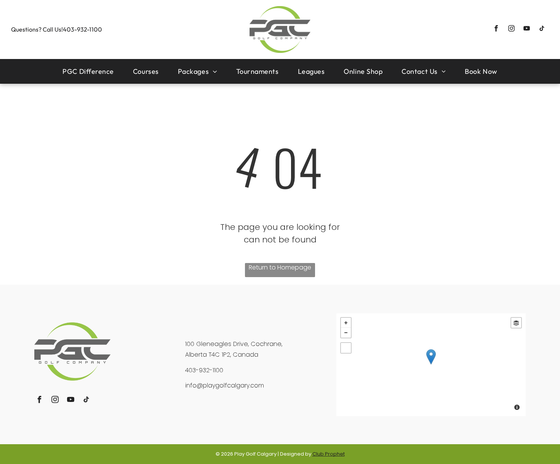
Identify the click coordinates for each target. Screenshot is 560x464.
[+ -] (431, 364)
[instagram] (511, 29)
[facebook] (496, 29)
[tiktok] (542, 29)
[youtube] (526, 29)
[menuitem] (88, 71)
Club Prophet (328, 454)
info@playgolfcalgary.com (224, 385)
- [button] (346, 333)
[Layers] (516, 323)
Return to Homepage (280, 267)
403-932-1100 (82, 29)
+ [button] (346, 323)
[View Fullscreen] (346, 348)
